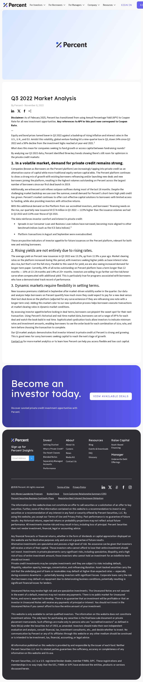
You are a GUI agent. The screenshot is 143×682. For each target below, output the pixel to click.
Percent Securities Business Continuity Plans (32, 498)
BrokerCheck (53, 493)
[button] (37, 5)
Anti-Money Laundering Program (27, 493)
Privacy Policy (79, 487)
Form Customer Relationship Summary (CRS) (84, 493)
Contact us (17, 341)
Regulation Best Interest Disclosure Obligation (80, 498)
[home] (14, 5)
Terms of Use (63, 487)
